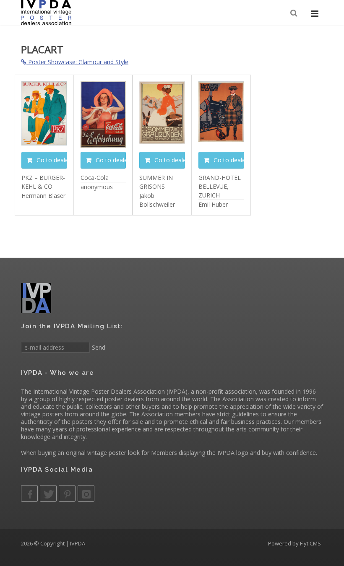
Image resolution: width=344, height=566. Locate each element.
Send (97, 347)
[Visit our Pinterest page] (67, 493)
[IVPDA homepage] (46, 12)
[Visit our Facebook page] (29, 493)
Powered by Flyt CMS (294, 543)
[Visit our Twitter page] (48, 493)
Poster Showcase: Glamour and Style (77, 62)
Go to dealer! (51, 160)
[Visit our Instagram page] (86, 493)
